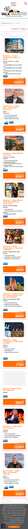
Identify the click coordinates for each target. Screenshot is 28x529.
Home (12, 23)
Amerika (17, 23)
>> (11, 34)
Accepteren (14, 527)
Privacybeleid (7, 520)
